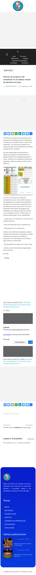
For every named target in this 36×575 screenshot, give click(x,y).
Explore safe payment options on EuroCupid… (22, 544)
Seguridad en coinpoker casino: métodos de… (23, 555)
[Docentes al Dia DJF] (18, 6)
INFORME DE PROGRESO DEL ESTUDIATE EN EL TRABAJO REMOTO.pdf (17, 305)
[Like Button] (22, 100)
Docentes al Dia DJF (11, 86)
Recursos (9, 70)
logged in (15, 443)
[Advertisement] (18, 29)
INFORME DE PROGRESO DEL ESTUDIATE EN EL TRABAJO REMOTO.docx (17, 361)
